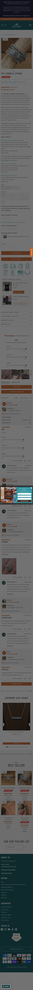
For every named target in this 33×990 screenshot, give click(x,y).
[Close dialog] (31, 487)
